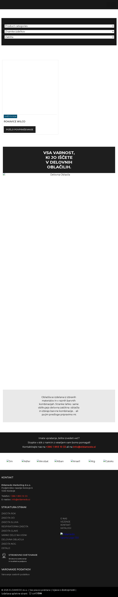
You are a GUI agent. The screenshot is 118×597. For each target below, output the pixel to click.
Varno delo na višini (14, 535)
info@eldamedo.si (84, 447)
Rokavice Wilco (14, 121)
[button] (108, 4)
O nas (63, 518)
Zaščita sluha (9, 522)
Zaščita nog (8, 544)
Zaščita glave (9, 531)
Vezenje (65, 521)
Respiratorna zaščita (14, 526)
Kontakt (65, 525)
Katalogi (65, 528)
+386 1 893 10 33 (56, 447)
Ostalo (5, 548)
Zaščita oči (8, 518)
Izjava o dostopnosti (63, 590)
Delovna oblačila (12, 539)
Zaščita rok (8, 513)
